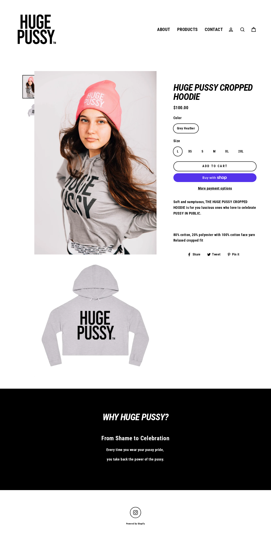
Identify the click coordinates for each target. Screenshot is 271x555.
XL (227, 151)
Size (176, 141)
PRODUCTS (187, 29)
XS (190, 151)
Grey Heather (186, 128)
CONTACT (214, 29)
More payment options (215, 188)
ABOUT (163, 29)
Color (177, 118)
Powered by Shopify (135, 523)
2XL (240, 151)
